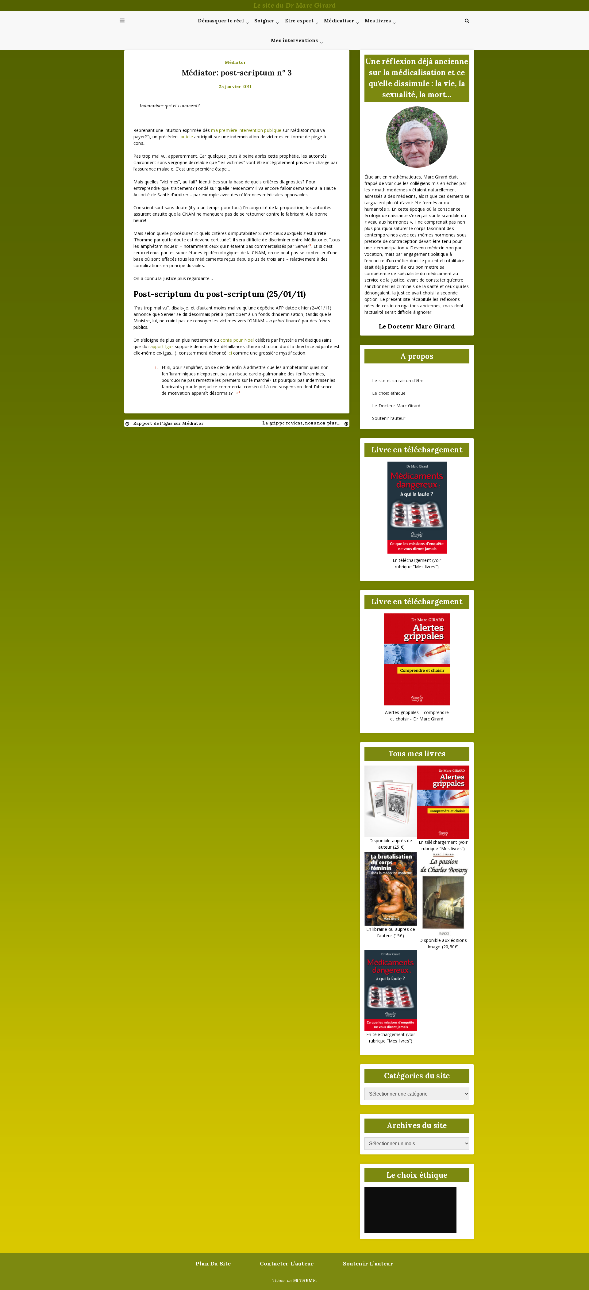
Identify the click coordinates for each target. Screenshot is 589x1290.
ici (230, 353)
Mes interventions (294, 40)
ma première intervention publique (246, 130)
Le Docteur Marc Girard (396, 406)
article (187, 137)
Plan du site (213, 1263)
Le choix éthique (389, 393)
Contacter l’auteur (287, 1263)
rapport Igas (160, 346)
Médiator (235, 62)
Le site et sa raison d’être (398, 380)
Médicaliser (339, 20)
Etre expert (299, 20)
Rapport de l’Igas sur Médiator (168, 423)
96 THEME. (305, 1280)
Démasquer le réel (221, 20)
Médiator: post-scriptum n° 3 (237, 73)
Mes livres (378, 20)
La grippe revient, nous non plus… (301, 423)
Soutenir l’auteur (388, 418)
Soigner (264, 20)
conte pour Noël (237, 340)
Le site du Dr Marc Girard (294, 5)
